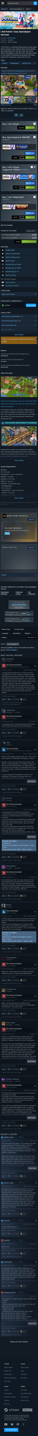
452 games (9, 1081)
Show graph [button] (30, 637)
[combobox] (20, 3)
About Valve (25, 1367)
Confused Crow (11, 989)
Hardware (24, 1374)
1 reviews (8, 744)
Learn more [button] (31, 305)
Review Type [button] (6, 629)
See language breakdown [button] (5, 593)
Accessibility (8, 1393)
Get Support (25, 1397)
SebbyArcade (10, 710)
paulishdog (10, 659)
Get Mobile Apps (11, 1430)
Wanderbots (4, 356)
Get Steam (24, 1390)
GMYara (8, 905)
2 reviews (17, 1081)
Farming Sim (26, 63)
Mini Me (9, 798)
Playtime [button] (27, 633)
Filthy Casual (10, 1022)
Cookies (6, 1400)
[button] (4, 9)
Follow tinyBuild (13, 528)
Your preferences (31, 593)
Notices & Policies (10, 1397)
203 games (9, 712)
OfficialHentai (10, 866)
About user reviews (19, 593)
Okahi (8, 742)
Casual (4, 63)
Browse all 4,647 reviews (19, 1342)
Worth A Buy (4, 367)
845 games (9, 1024)
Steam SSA (7, 1371)
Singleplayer (14, 63)
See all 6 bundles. (7, 225)
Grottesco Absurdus (12, 1079)
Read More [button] (31, 781)
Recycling (24, 1378)
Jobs (22, 1371)
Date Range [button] (16, 633)
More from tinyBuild (17, 516)
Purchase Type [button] (19, 629)
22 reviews (9, 959)
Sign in (3, 108)
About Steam (8, 1367)
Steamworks (8, 1374)
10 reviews (9, 800)
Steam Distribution (10, 1378)
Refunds (7, 1404)
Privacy (6, 1390)
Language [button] (5, 633)
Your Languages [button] (12, 644)
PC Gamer (4, 361)
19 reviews (9, 991)
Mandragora (12, 38)
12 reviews (9, 661)
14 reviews (9, 907)
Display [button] (4, 637)
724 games (9, 868)
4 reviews (17, 712)
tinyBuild (10, 40)
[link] (18, 157)
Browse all (31, 231)
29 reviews (18, 868)
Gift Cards (7, 1381)
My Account (25, 1400)
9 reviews (17, 1024)
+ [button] (34, 63)
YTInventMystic (11, 957)
